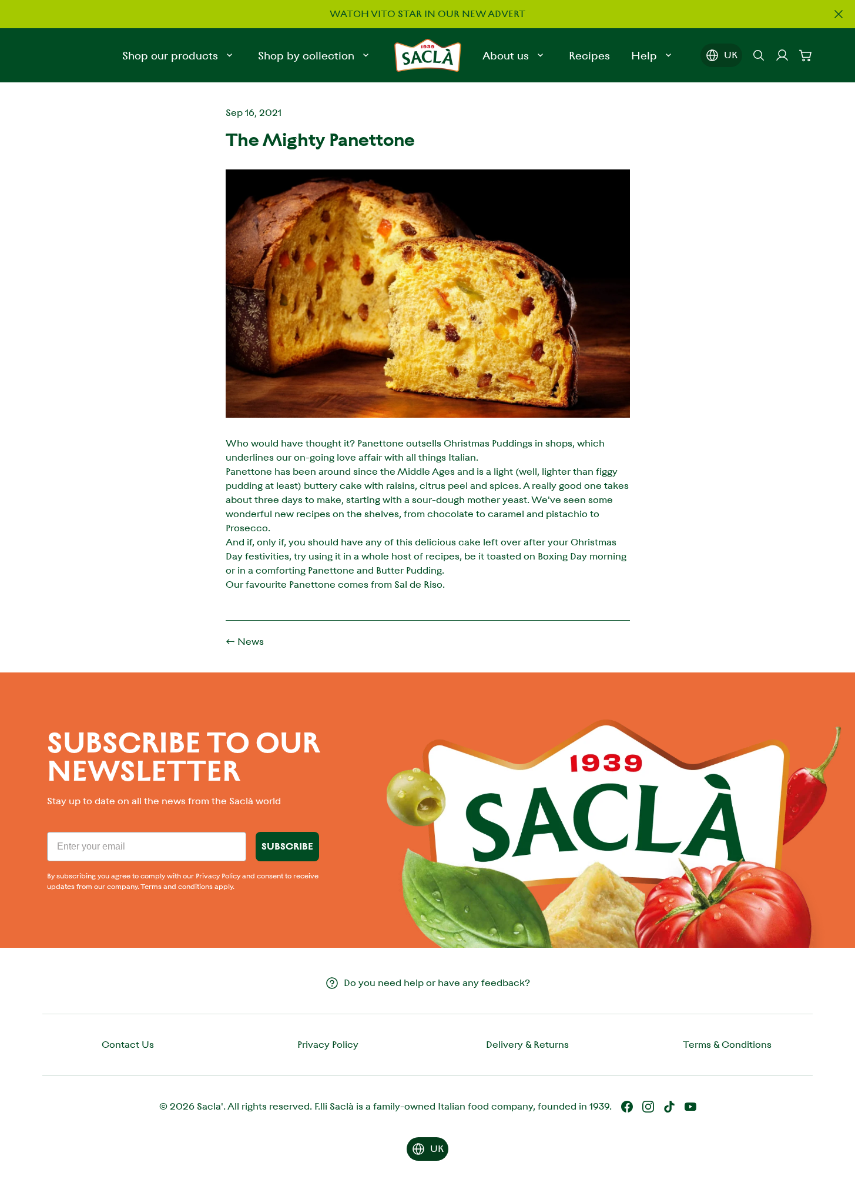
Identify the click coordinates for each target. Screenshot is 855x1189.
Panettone (380, 443)
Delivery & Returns (527, 1044)
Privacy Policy (327, 1044)
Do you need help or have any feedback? (437, 982)
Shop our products (170, 55)
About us (505, 55)
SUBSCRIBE (287, 846)
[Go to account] (782, 55)
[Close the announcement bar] (838, 14)
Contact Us (128, 1044)
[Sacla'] (427, 55)
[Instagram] (648, 1107)
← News (245, 641)
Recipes (589, 55)
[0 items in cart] (806, 55)
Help (644, 55)
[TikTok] (669, 1107)
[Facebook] (627, 1107)
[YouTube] (690, 1107)
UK (730, 55)
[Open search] (759, 55)
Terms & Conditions (727, 1044)
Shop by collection (306, 55)
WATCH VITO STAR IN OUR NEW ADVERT (427, 13)
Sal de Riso (418, 584)
